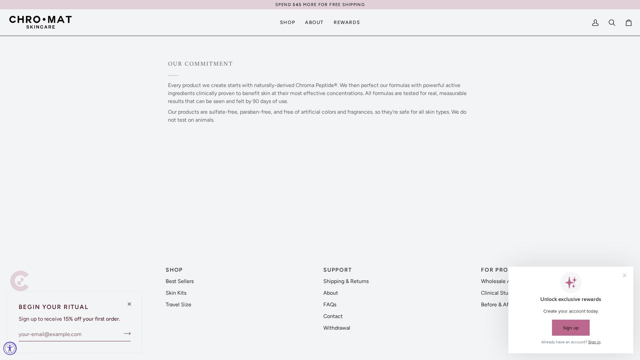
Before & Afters (499, 304)
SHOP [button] (174, 270)
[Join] (125, 333)
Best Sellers (180, 281)
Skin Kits (176, 293)
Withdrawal (336, 328)
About (330, 293)
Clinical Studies (499, 293)
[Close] (132, 301)
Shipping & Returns (346, 281)
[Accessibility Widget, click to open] (10, 348)
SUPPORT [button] (337, 270)
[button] (83, 267)
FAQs (329, 304)
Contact (333, 316)
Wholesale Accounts (505, 281)
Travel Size (178, 304)
